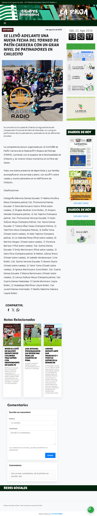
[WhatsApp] (82, 2)
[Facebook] (86, 2)
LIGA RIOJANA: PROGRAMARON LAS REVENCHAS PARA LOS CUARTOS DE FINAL (32, 355)
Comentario (13, 428)
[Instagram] (90, 2)
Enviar (50, 455)
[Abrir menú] (5, 23)
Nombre (12, 419)
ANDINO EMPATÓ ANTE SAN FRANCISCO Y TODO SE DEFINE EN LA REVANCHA (51, 356)
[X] (94, 2)
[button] (77, 2)
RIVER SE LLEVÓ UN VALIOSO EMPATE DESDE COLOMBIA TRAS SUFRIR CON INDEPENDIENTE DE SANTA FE (12, 357)
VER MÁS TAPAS (80, 203)
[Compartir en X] (13, 310)
